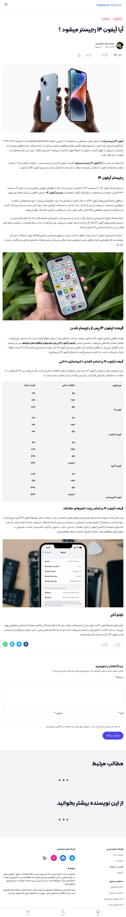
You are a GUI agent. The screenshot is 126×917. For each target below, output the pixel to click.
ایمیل (58, 713)
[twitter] (19, 644)
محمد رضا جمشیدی (104, 44)
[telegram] (12, 644)
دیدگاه (119, 677)
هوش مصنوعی (38, 777)
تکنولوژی (117, 18)
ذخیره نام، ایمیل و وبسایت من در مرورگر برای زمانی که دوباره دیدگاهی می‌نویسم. (83, 726)
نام (120, 713)
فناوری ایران (102, 777)
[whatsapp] (5, 644)
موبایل (106, 18)
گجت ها (41, 852)
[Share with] (79, 55)
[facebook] (26, 644)
